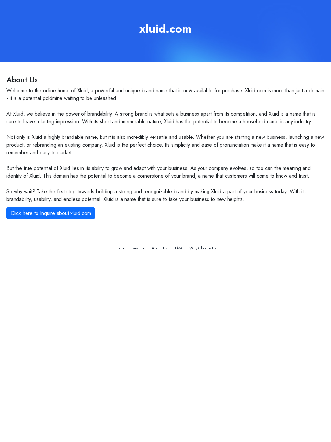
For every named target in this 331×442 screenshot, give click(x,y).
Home (119, 248)
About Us (159, 248)
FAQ (178, 248)
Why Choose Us (202, 248)
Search (138, 248)
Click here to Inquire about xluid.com (51, 213)
